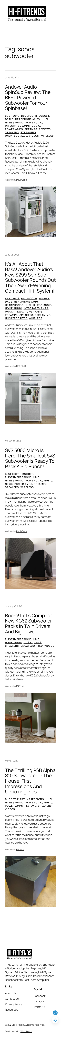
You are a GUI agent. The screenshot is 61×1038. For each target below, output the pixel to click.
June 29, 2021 (12, 77)
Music (36, 125)
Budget (44, 115)
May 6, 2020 (11, 760)
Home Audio (33, 122)
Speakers (12, 132)
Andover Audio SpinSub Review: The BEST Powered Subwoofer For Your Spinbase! (27, 97)
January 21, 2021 (13, 606)
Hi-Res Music (14, 122)
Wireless (47, 135)
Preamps (31, 129)
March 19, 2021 (13, 440)
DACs (9, 301)
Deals (9, 119)
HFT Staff (21, 366)
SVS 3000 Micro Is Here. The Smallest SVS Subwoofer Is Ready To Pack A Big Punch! (30, 458)
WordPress (26, 1031)
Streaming (28, 132)
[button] (30, 212)
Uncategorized (16, 135)
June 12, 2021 (12, 254)
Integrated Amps (17, 125)
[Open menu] (54, 13)
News (19, 311)
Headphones (14, 305)
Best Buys (12, 115)
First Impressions (18, 477)
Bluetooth (29, 115)
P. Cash (20, 686)
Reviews (45, 129)
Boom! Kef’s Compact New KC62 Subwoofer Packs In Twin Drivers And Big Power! (28, 623)
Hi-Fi (45, 119)
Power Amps (14, 129)
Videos (34, 135)
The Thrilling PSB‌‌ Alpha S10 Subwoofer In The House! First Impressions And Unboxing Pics (30, 781)
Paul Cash (21, 179)
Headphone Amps (27, 119)
